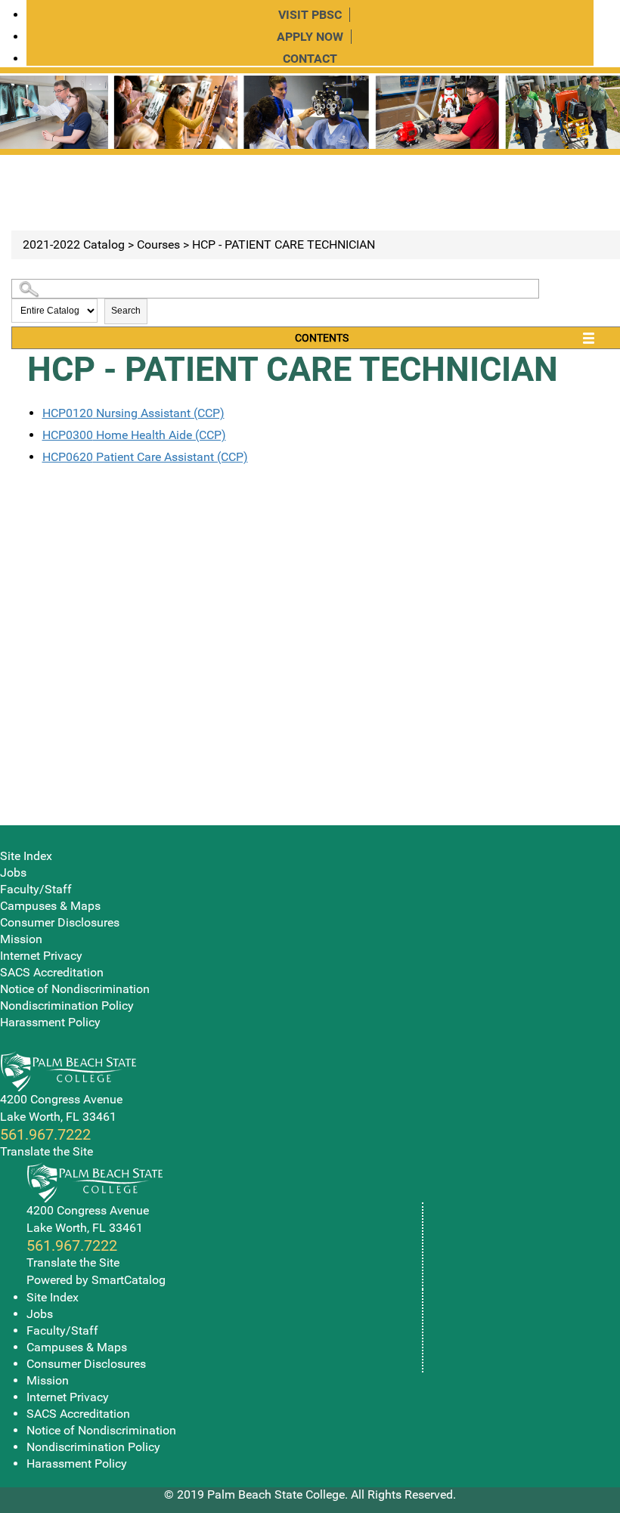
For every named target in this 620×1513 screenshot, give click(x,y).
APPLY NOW (310, 36)
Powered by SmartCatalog (96, 1280)
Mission (21, 939)
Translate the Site (46, 1151)
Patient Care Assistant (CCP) (145, 457)
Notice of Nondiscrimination (75, 989)
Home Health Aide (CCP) (134, 435)
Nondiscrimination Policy (67, 1005)
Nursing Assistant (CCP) (133, 413)
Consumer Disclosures (59, 922)
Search (126, 310)
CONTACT (310, 58)
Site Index (26, 856)
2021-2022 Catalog (74, 244)
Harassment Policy (50, 1022)
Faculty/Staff (36, 889)
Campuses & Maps (50, 906)
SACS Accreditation (52, 972)
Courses (158, 244)
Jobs (13, 872)
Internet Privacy (41, 955)
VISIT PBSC (310, 15)
